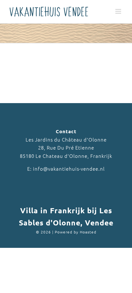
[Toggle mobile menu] (118, 11)
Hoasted (88, 231)
